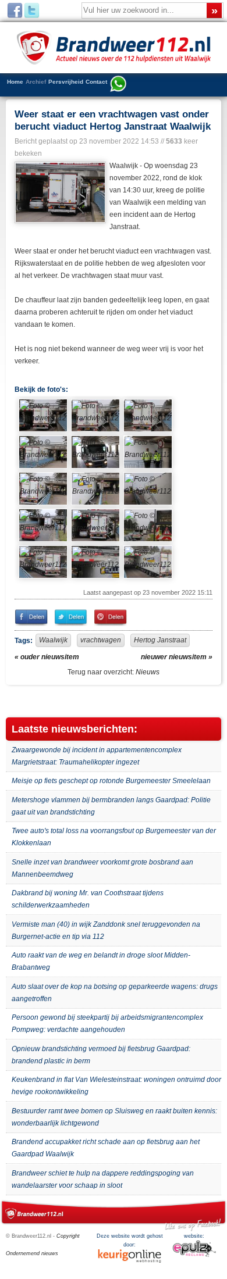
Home (15, 81)
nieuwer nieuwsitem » (176, 657)
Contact (96, 81)
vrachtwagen (100, 640)
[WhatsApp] (118, 85)
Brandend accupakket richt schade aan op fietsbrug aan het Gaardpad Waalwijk (106, 1148)
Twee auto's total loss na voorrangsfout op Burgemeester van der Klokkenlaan (114, 837)
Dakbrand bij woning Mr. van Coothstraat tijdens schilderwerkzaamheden (88, 899)
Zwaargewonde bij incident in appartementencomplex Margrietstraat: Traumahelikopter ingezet (97, 756)
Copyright (68, 1236)
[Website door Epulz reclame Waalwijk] (194, 1255)
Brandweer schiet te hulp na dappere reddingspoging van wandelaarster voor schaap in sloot (103, 1179)
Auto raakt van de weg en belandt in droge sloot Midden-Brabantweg (101, 961)
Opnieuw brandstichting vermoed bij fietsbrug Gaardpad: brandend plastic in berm (101, 1055)
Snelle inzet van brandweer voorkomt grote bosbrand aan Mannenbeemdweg (102, 868)
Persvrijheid (65, 81)
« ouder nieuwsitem (47, 657)
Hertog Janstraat (160, 640)
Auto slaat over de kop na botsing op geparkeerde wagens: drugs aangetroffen (115, 993)
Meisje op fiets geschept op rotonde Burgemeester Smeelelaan (111, 781)
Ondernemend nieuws (32, 1253)
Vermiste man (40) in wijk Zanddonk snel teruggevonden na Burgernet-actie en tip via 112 (106, 930)
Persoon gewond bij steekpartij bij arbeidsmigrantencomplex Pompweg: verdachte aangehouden (107, 1023)
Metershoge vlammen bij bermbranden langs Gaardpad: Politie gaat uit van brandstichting (111, 806)
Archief (36, 81)
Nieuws (147, 672)
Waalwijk (53, 640)
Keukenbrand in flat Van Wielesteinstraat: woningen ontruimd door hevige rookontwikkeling (116, 1086)
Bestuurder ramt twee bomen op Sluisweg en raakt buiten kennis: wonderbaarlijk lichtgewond (114, 1117)
